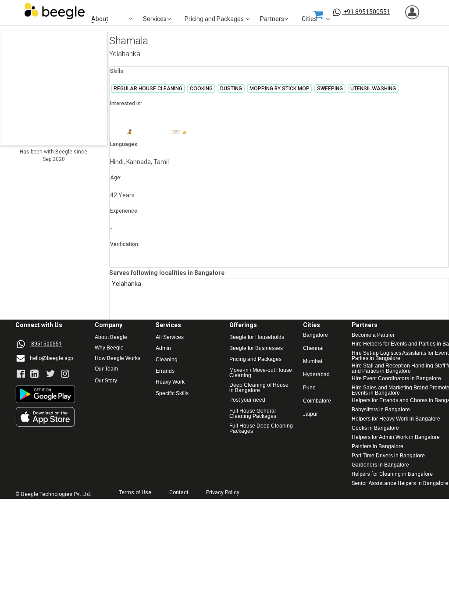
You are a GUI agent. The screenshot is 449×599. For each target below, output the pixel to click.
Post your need (247, 400)
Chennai (313, 348)
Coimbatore (317, 401)
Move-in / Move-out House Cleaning (260, 372)
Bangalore (315, 335)
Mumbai (312, 361)
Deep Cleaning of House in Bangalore (259, 387)
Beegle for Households (256, 337)
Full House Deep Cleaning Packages (261, 428)
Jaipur (310, 414)
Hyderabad (316, 375)
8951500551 (46, 344)
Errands (165, 371)
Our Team (106, 369)
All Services (170, 337)
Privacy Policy (222, 493)
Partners (272, 19)
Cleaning (167, 360)
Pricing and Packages (255, 359)
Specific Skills (172, 393)
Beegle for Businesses (256, 348)
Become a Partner (373, 335)
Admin (163, 348)
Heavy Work (170, 382)
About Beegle (111, 337)
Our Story (106, 381)
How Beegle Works (117, 358)
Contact (179, 493)
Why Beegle (109, 348)
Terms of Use (135, 493)
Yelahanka (124, 54)
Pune (309, 388)
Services (155, 19)
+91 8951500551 (366, 11)
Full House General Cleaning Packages (253, 413)
